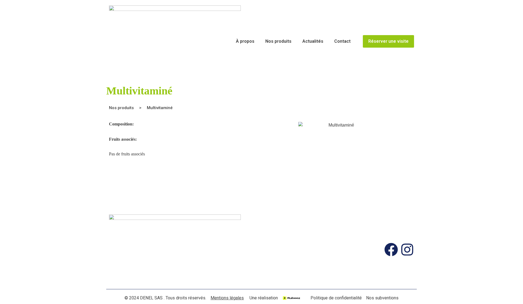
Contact (342, 41)
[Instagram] (407, 249)
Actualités (312, 41)
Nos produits (278, 41)
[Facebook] (391, 249)
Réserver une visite (388, 41)
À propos (245, 41)
